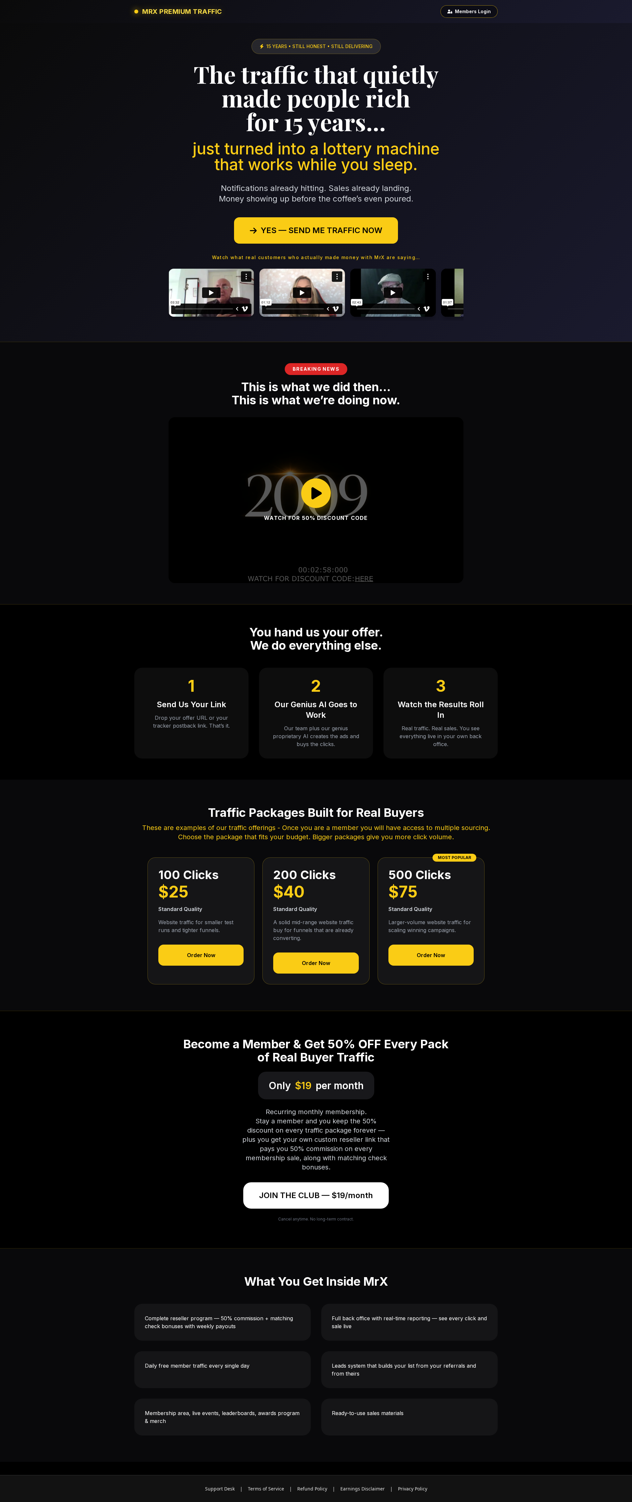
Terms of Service (266, 1489)
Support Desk (220, 1489)
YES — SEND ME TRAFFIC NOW (321, 230)
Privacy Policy (412, 1489)
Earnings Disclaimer (362, 1489)
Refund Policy (312, 1489)
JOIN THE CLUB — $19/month (316, 1195)
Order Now (201, 955)
